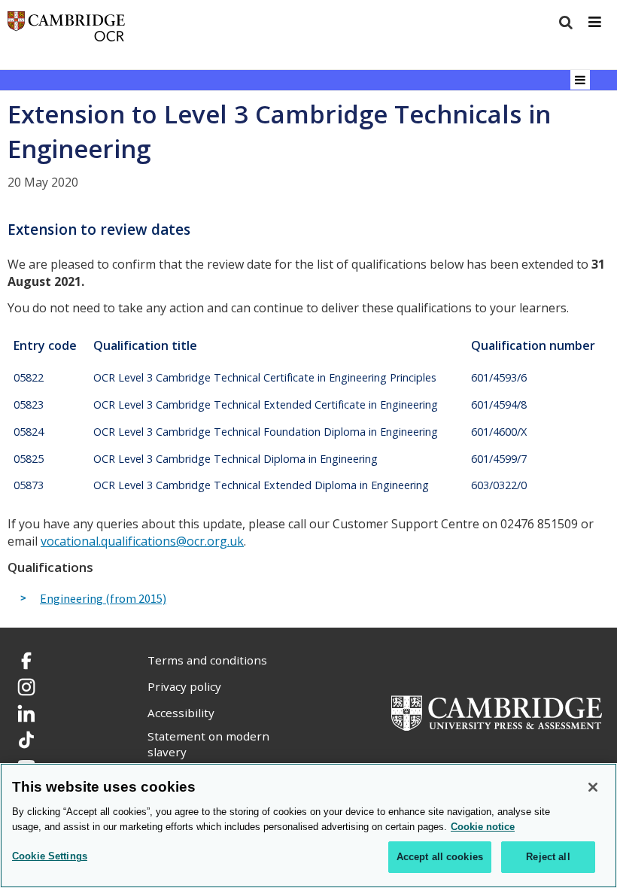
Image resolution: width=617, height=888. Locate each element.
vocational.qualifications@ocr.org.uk (142, 541)
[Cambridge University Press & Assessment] (496, 711)
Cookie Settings (49, 856)
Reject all (548, 856)
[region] (308, 825)
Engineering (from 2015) (103, 599)
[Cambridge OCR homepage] (66, 29)
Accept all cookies (440, 856)
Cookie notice (483, 826)
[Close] (592, 787)
